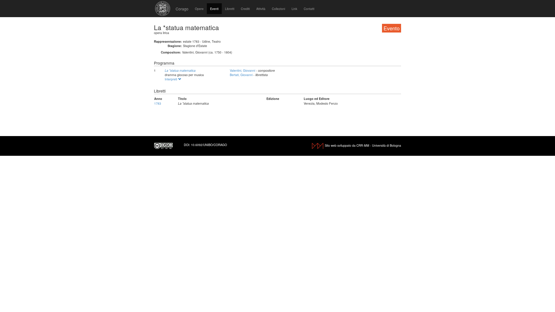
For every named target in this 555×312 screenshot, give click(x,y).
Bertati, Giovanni (241, 75)
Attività (260, 8)
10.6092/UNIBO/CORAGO (209, 145)
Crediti (245, 8)
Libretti (229, 8)
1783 (157, 103)
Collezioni (278, 8)
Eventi (214, 8)
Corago (182, 8)
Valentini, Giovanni (243, 70)
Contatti (309, 8)
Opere (199, 8)
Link (294, 8)
